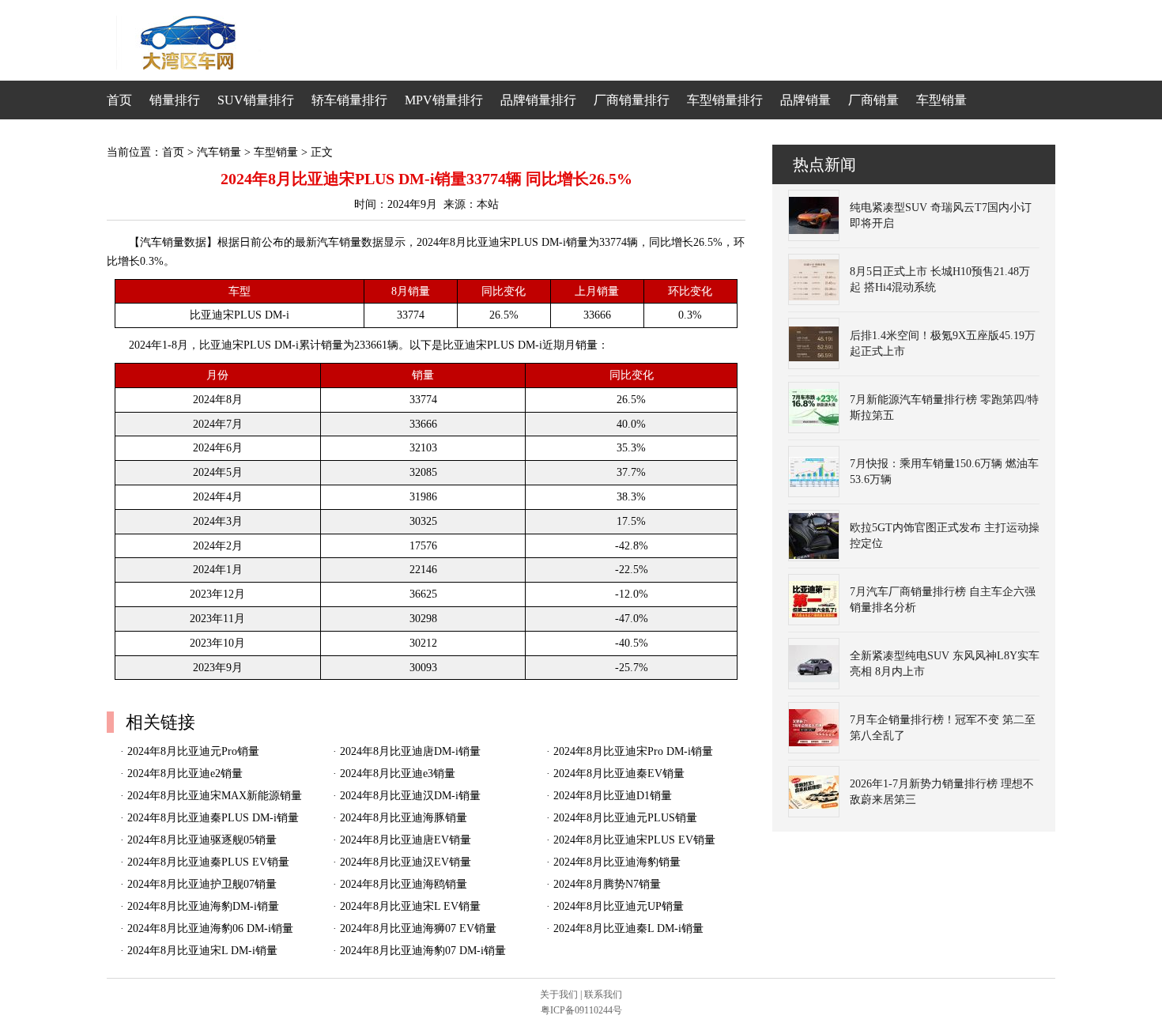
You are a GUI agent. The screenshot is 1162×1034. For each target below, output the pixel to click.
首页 (119, 100)
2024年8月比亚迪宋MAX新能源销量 (214, 796)
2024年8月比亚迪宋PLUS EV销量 (634, 840)
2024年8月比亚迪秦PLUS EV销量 (208, 862)
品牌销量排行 (538, 100)
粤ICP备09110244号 (581, 1010)
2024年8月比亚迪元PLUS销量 (625, 818)
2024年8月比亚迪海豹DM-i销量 (203, 906)
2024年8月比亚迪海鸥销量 (403, 884)
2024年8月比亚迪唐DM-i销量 (410, 751)
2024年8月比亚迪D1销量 (612, 796)
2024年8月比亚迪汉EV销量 (405, 862)
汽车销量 (219, 152)
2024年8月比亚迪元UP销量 (618, 906)
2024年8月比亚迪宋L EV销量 (410, 906)
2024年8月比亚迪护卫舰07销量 (202, 884)
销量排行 (174, 100)
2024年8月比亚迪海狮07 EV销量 (418, 928)
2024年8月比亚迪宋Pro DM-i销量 (633, 751)
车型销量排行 (725, 100)
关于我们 (559, 994)
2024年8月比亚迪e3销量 (397, 773)
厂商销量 (873, 100)
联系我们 (603, 994)
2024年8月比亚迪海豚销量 (403, 818)
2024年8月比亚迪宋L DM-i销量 (202, 951)
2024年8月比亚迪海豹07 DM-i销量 (423, 951)
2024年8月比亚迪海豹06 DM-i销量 (210, 928)
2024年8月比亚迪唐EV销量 (405, 840)
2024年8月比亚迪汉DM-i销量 (410, 796)
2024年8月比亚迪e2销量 (185, 773)
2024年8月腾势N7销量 (607, 884)
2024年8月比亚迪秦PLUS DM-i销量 (213, 818)
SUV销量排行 (255, 100)
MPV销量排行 (444, 100)
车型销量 (941, 100)
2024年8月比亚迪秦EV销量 (619, 773)
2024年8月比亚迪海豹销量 (617, 862)
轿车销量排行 (349, 100)
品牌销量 (805, 100)
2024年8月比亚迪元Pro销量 (193, 751)
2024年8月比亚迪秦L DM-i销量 (628, 928)
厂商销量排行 (632, 100)
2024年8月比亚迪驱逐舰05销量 (202, 840)
